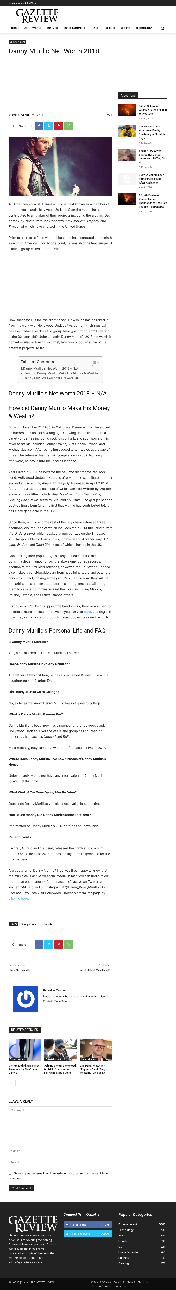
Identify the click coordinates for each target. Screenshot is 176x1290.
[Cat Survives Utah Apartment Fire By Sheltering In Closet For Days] (127, 131)
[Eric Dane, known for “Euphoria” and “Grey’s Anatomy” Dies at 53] (96, 1050)
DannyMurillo (29, 924)
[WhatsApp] (68, 126)
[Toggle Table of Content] (93, 362)
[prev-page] (11, 1083)
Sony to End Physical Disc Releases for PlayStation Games (24, 1069)
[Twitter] (48, 126)
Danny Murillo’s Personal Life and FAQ (52, 378)
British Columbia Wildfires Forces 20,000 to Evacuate (153, 110)
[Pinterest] (58, 126)
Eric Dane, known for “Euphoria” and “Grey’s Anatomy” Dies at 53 (93, 1069)
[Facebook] (39, 126)
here (87, 612)
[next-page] (18, 1083)
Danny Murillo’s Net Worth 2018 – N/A (50, 368)
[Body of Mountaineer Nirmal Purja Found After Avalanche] (127, 179)
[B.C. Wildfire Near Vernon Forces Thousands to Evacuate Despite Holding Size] (127, 199)
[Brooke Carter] (25, 999)
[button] (162, 28)
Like (107, 1224)
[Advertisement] (60, 80)
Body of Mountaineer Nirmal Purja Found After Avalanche (151, 179)
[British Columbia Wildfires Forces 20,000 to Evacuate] (127, 110)
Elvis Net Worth (19, 970)
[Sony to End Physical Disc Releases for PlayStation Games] (25, 1050)
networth (46, 924)
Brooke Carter (20, 114)
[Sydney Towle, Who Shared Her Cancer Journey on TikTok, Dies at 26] (127, 155)
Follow (104, 1233)
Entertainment (17, 41)
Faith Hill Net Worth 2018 (95, 970)
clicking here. (19, 898)
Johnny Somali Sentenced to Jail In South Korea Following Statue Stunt (60, 1069)
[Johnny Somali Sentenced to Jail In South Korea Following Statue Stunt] (60, 1050)
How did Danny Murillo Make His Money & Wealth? (61, 373)
